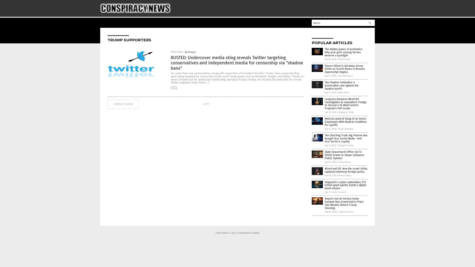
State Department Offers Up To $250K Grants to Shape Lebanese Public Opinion (344, 155)
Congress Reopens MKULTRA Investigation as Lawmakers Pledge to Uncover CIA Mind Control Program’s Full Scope (346, 104)
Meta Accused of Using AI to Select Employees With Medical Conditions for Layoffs (346, 122)
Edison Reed (345, 162)
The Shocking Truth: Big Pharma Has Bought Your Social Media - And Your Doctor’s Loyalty (346, 138)
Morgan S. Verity (346, 112)
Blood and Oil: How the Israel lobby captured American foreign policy (346, 170)
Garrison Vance (345, 76)
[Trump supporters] (135, 12)
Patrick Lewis (344, 59)
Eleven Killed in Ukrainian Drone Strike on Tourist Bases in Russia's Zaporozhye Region (345, 69)
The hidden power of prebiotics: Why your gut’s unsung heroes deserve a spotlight (344, 52)
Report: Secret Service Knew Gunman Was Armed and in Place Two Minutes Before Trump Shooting (344, 203)
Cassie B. (342, 192)
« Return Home (123, 104)
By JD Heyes (190, 52)
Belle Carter (343, 92)
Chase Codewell (345, 129)
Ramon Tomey (344, 175)
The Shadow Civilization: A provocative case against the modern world (341, 85)
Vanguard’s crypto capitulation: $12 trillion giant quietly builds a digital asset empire (345, 185)
